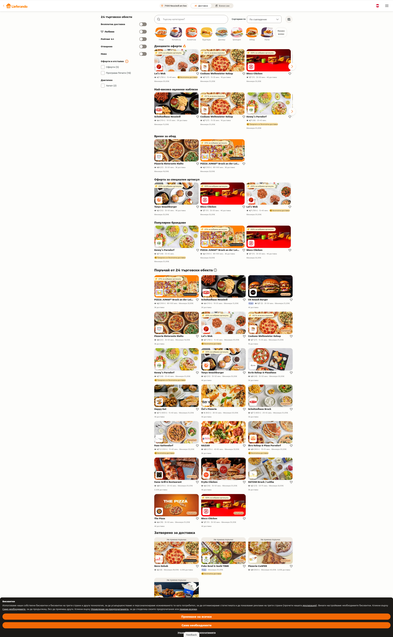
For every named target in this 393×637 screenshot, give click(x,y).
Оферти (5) (112, 67)
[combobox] (194, 19)
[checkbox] (161, 34)
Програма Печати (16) (118, 72)
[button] (14, 5)
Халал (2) (111, 85)
